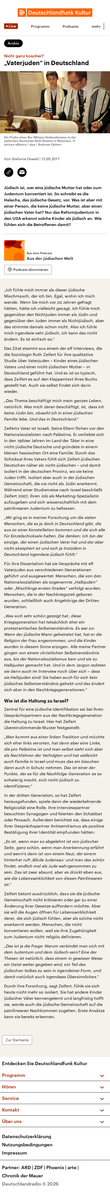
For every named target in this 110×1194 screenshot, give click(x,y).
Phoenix (56, 1167)
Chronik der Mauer (22, 1175)
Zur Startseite (17, 1040)
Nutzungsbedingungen (27, 1144)
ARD (27, 1167)
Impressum (14, 1153)
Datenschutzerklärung (26, 1136)
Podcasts (71, 26)
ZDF (39, 1167)
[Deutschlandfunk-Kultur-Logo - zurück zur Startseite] (55, 12)
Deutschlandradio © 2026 (30, 1184)
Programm (40, 26)
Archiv (13, 43)
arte (73, 1167)
